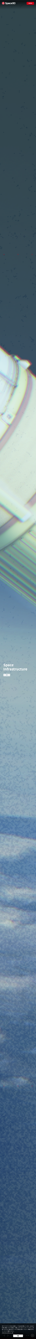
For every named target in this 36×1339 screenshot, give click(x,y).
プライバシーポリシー (7, 1332)
